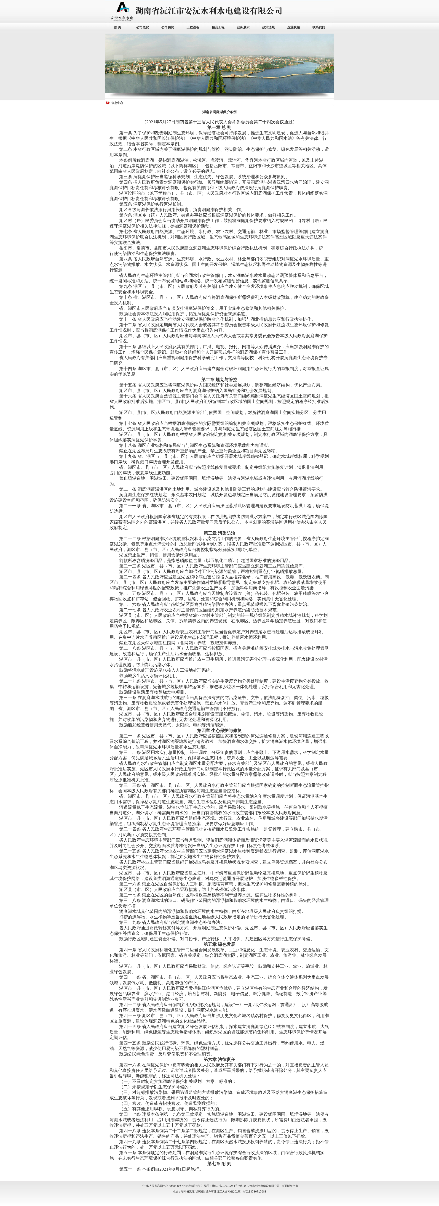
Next (320, 63)
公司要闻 (167, 27)
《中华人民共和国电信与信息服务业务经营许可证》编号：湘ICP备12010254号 (189, 1185)
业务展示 (243, 27)
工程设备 (193, 27)
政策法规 (268, 27)
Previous (118, 63)
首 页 (117, 27)
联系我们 (318, 27)
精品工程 (218, 27)
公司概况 (142, 27)
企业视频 (293, 27)
